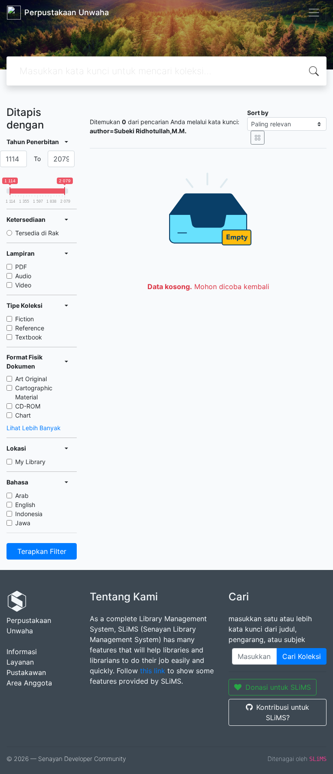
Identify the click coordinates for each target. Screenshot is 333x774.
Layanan (20, 662)
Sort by (257, 112)
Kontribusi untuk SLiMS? (282, 712)
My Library (30, 461)
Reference (29, 328)
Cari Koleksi (301, 656)
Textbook (28, 337)
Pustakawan (26, 672)
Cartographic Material (33, 392)
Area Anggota (29, 682)
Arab (22, 495)
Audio (23, 276)
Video (23, 285)
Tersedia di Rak (37, 233)
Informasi (22, 651)
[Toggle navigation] (314, 12)
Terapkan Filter (41, 551)
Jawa (22, 523)
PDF (21, 266)
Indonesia (28, 513)
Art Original (31, 378)
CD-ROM (27, 406)
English (25, 504)
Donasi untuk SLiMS (278, 687)
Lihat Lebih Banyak (34, 427)
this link (152, 670)
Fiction (24, 319)
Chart (23, 415)
